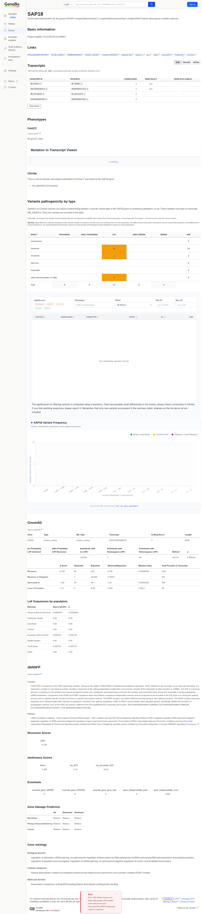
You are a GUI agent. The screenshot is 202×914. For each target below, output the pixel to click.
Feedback (168, 899)
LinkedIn (193, 908)
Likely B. (38, 308)
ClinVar (190, 55)
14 (114, 248)
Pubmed (179, 55)
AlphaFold (126, 55)
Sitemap (166, 902)
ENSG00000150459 (37, 55)
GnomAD (166, 55)
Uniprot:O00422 (109, 55)
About (174, 902)
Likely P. (50, 304)
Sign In (192, 4)
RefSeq (196, 62)
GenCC (139, 55)
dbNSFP (37, 674)
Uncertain (60, 304)
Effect (118, 300)
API (176, 899)
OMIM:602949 (74, 55)
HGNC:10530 (91, 55)
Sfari (155, 55)
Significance (39, 300)
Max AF (179, 300)
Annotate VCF (188, 899)
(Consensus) (191, 724)
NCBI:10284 (57, 55)
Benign (47, 308)
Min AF (159, 300)
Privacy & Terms (188, 902)
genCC (36, 134)
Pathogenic (39, 304)
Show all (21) (34, 106)
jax (148, 55)
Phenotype (80, 300)
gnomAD (37, 530)
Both (178, 62)
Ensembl (186, 62)
